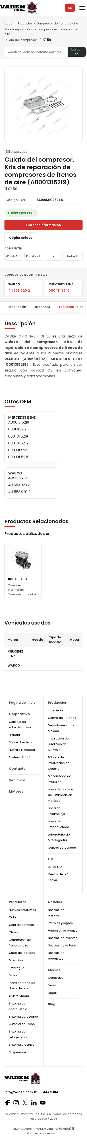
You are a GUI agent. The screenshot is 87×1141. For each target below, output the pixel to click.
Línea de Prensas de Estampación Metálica (60, 795)
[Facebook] (7, 1102)
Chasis (14, 932)
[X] (25, 1102)
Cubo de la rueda (22, 953)
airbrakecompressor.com (43, 1133)
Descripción (17, 307)
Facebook (33, 256)
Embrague (16, 968)
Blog (51, 1004)
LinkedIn (73, 256)
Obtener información (43, 225)
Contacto (17, 768)
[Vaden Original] (18, 8)
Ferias (52, 985)
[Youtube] (43, 1103)
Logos (52, 993)
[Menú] (82, 8)
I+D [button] (50, 859)
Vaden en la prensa (62, 930)
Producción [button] (57, 702)
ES (70, 8)
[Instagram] (16, 1102)
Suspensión (17, 1052)
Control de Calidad (62, 848)
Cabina (14, 917)
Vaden (9, 23)
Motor (13, 975)
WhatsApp (14, 256)
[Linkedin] (34, 1102)
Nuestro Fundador (22, 750)
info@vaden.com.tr (20, 1092)
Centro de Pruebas (62, 718)
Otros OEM (41, 307)
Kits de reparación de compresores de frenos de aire (41, 31)
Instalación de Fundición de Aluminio (58, 744)
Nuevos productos (22, 910)
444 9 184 (50, 1092)
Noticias (55, 902)
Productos (25, 23)
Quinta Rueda (19, 996)
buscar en (76, 51)
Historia (14, 735)
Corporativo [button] (19, 714)
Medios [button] (54, 970)
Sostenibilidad (19, 757)
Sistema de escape (23, 1016)
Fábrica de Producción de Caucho (59, 763)
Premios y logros (60, 923)
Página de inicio (22, 702)
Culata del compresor (20, 40)
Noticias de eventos (62, 938)
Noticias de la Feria (62, 945)
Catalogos (55, 978)
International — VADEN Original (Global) (42, 1129)
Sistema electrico (22, 1045)
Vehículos (17, 780)
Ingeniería (55, 710)
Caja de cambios (22, 925)
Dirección (16, 960)
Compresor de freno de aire (57, 23)
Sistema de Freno (22, 1024)
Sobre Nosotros (20, 742)
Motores (16, 791)
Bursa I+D (55, 867)
